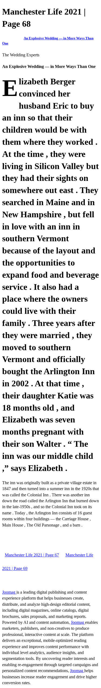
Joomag (9, 592)
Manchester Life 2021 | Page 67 (32, 555)
